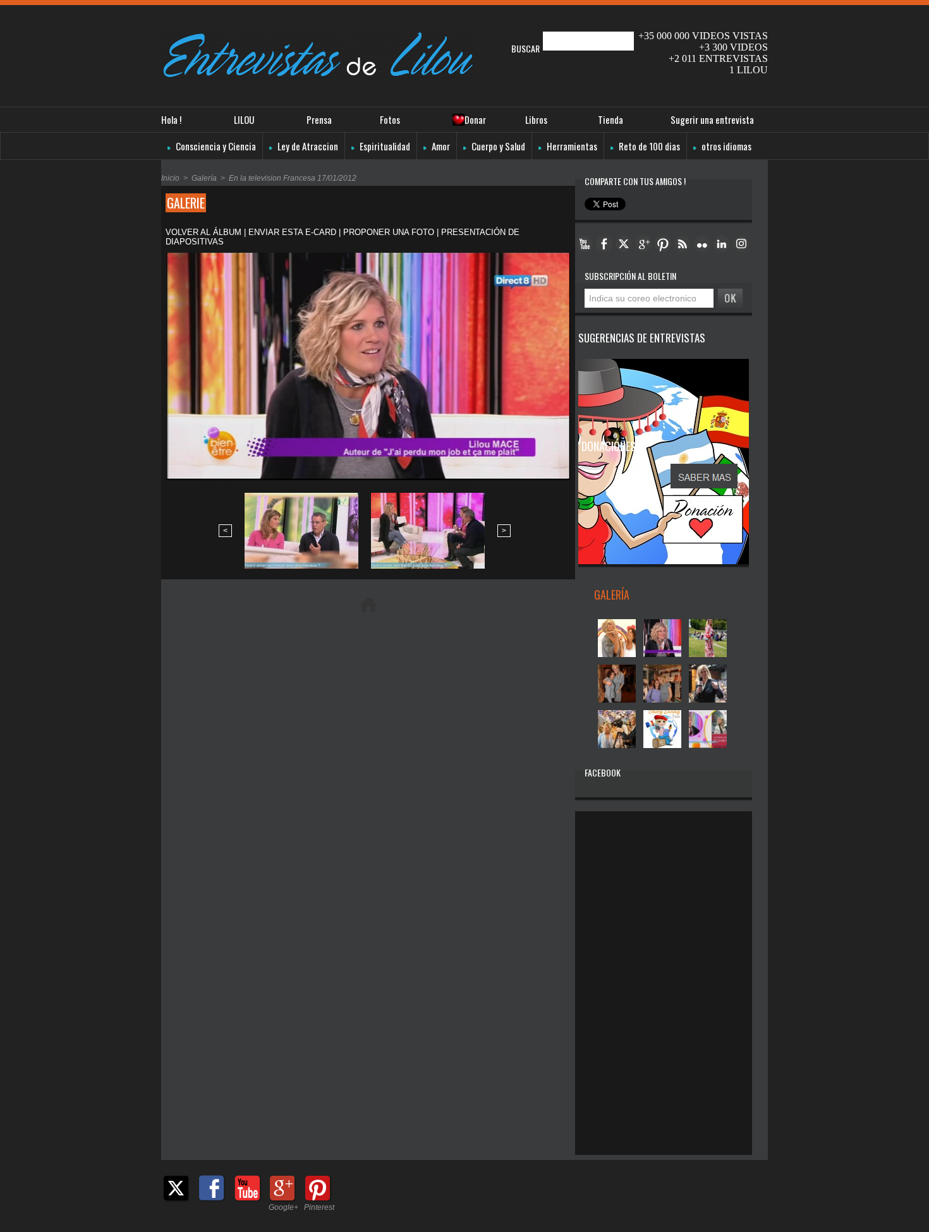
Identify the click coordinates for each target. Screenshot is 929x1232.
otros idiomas (725, 146)
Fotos (390, 119)
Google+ (283, 1207)
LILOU (244, 119)
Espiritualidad (384, 146)
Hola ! (171, 119)
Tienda (610, 119)
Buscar (526, 48)
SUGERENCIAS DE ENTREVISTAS (641, 338)
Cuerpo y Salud (497, 146)
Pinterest (319, 1207)
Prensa (319, 119)
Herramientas (571, 146)
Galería (204, 178)
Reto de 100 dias (648, 146)
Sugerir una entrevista (712, 119)
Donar (475, 119)
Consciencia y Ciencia (215, 146)
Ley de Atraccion (307, 146)
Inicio (170, 178)
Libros (536, 119)
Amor (440, 146)
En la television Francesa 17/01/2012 (292, 178)
